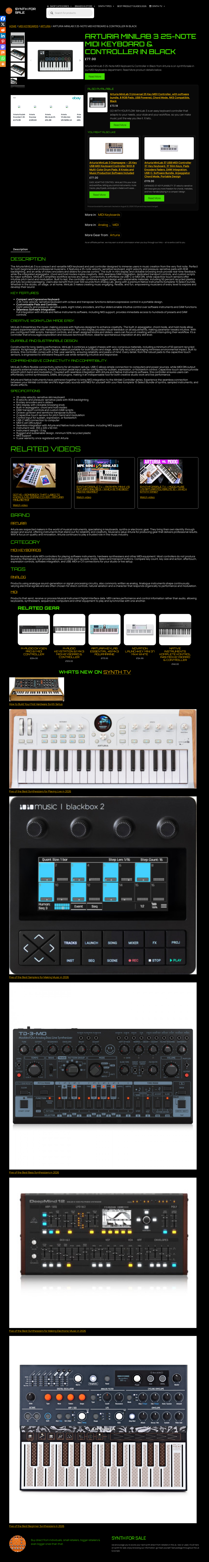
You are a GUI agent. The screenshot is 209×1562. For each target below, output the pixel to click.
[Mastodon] (3, 47)
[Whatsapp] (3, 58)
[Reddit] (3, 30)
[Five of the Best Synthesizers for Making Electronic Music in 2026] (103, 1253)
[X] (3, 24)
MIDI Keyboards (28, 26)
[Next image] (80, 60)
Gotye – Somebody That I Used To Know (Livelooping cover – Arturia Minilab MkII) (38, 497)
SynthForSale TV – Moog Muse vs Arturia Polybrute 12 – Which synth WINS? (163, 489)
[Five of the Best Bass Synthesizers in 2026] (103, 1076)
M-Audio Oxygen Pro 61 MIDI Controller (34, 651)
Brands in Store (83, 6)
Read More (95, 76)
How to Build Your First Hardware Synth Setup (36, 704)
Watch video (20, 505)
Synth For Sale (25, 10)
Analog (103, 225)
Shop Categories (59, 6)
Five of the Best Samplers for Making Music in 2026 (39, 977)
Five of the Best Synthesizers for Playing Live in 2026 (40, 791)
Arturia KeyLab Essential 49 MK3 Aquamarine (104, 651)
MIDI (116, 225)
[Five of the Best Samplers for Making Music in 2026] (103, 885)
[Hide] (1, 69)
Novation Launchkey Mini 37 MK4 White (140, 651)
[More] (3, 64)
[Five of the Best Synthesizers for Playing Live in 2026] (103, 749)
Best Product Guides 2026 (131, 6)
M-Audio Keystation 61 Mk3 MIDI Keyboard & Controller (69, 652)
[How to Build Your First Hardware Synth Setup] (36, 689)
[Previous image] (31, 60)
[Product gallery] (55, 60)
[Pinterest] (3, 41)
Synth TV (117, 672)
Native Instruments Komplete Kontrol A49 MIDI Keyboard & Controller (175, 654)
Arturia (45, 26)
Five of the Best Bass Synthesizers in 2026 (34, 1172)
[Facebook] (3, 18)
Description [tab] (20, 249)
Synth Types (104, 6)
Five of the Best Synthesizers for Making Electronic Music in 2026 (47, 1331)
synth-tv (157, 6)
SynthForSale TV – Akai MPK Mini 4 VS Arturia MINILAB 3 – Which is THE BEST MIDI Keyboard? (103, 489)
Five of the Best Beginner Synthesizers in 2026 (36, 1526)
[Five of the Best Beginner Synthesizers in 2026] (103, 1430)
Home (12, 26)
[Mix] (3, 53)
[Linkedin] (3, 36)
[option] (18, 55)
